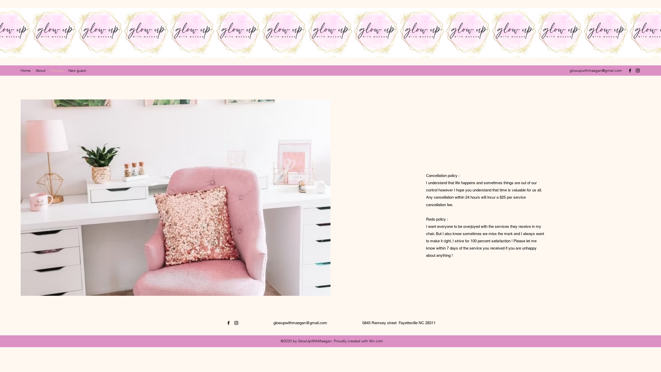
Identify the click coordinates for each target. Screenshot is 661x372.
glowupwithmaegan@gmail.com (596, 70)
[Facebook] (630, 70)
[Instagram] (637, 70)
